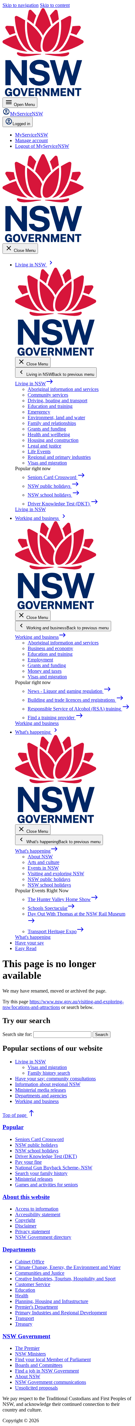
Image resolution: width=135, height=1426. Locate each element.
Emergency (39, 412)
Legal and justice (44, 445)
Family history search (49, 1073)
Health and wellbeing (49, 434)
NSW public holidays (49, 879)
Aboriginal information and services (63, 389)
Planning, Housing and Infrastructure (51, 1301)
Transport (24, 1318)
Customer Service (32, 1284)
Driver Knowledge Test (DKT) (46, 1156)
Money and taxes (45, 671)
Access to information (36, 1209)
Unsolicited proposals (36, 1387)
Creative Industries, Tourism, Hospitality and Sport (65, 1278)
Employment (40, 659)
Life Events (39, 451)
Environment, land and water (56, 417)
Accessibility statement (37, 1214)
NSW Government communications (50, 1382)
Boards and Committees (38, 1365)
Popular (13, 1127)
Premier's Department (36, 1307)
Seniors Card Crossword (39, 1139)
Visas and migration (47, 462)
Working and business (40, 637)
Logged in (21, 123)
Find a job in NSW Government (47, 1370)
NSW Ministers (30, 1353)
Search (101, 1034)
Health (21, 1295)
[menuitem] (31, 134)
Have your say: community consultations (55, 1078)
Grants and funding (47, 429)
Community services (48, 395)
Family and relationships (52, 423)
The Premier (27, 1348)
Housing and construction (53, 440)
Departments (19, 1249)
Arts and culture (43, 862)
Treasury (23, 1324)
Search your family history (41, 1173)
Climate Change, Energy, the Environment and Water (68, 1267)
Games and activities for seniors (46, 1184)
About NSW (40, 856)
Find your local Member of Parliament (53, 1359)
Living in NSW (34, 383)
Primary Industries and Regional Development (61, 1312)
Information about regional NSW (47, 1084)
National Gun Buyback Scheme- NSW (53, 1167)
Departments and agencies (41, 1095)
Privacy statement (32, 1231)
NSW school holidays (49, 885)
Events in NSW (43, 868)
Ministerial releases (34, 1179)
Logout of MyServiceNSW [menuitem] (42, 146)
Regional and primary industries (59, 457)
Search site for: (17, 1034)
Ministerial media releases (40, 1090)
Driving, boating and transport (57, 400)
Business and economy (50, 648)
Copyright (25, 1220)
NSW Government (26, 1336)
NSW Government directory (43, 1237)
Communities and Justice (39, 1273)
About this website (26, 1197)
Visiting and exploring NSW (56, 873)
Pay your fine (28, 1162)
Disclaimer (25, 1225)
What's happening (36, 851)
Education (25, 1290)
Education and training (50, 406)
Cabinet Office (29, 1261)
